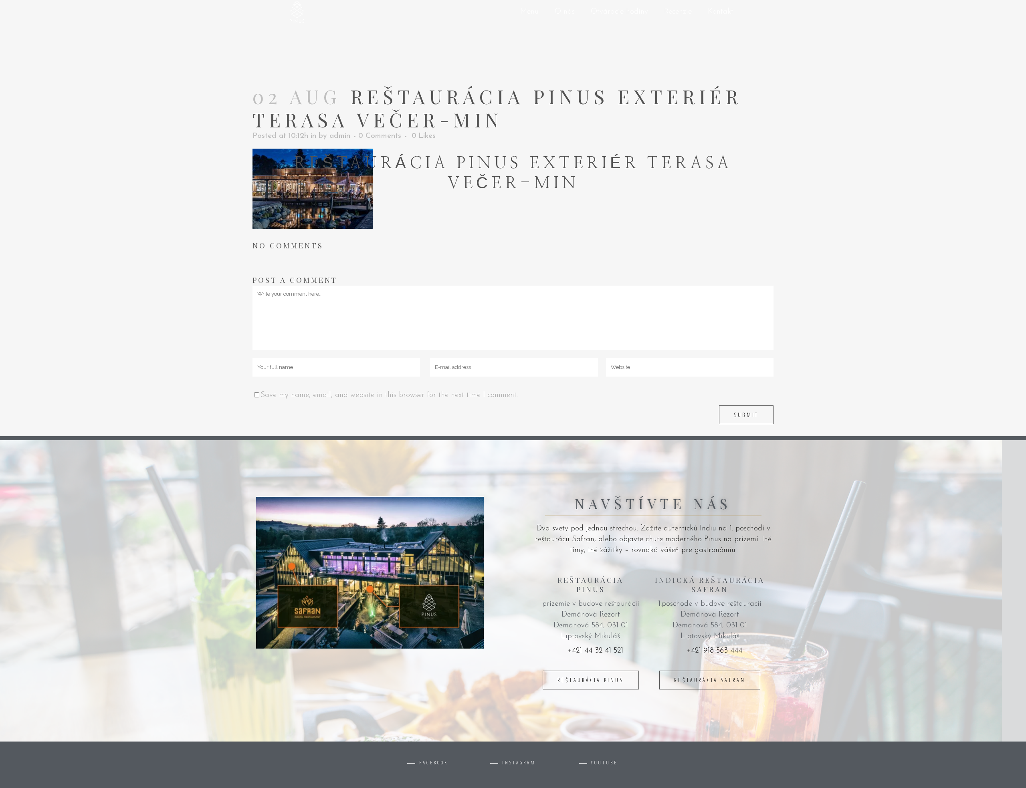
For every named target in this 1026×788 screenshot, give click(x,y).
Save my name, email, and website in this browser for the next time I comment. (389, 395)
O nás (565, 12)
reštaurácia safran (709, 680)
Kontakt (720, 12)
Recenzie (678, 12)
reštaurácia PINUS (590, 680)
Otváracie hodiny (619, 12)
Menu (529, 12)
